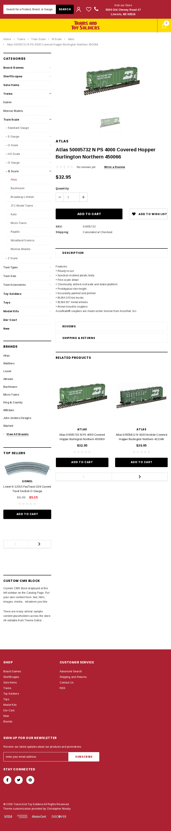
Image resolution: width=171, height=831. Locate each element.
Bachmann (17, 188)
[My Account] (78, 9)
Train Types (10, 267)
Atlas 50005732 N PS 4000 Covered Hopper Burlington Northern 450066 (52, 44)
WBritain (8, 410)
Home (7, 39)
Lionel (7, 371)
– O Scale (12, 145)
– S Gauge (12, 136)
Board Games (13, 68)
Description (73, 253)
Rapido (15, 231)
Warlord (8, 425)
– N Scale (12, 171)
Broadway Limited (22, 197)
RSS (62, 688)
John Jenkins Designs (17, 418)
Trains (21, 39)
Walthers (8, 363)
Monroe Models (13, 111)
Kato (13, 214)
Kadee (7, 102)
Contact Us (66, 682)
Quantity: (62, 188)
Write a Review (114, 167)
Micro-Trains (18, 223)
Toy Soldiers (12, 294)
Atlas (71, 39)
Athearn (8, 379)
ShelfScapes (12, 76)
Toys (6, 302)
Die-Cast (10, 320)
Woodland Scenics (22, 240)
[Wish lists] (88, 9)
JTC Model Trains (21, 205)
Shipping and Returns (73, 677)
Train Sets (9, 276)
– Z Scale (12, 258)
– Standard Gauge (17, 127)
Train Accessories (14, 284)
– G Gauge (13, 162)
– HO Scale (13, 154)
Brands (7, 721)
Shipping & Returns (78, 338)
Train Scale (38, 39)
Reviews (69, 326)
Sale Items (11, 85)
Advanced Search (71, 671)
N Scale (57, 39)
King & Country (12, 402)
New (6, 328)
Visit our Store (123, 10)
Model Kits (11, 311)
